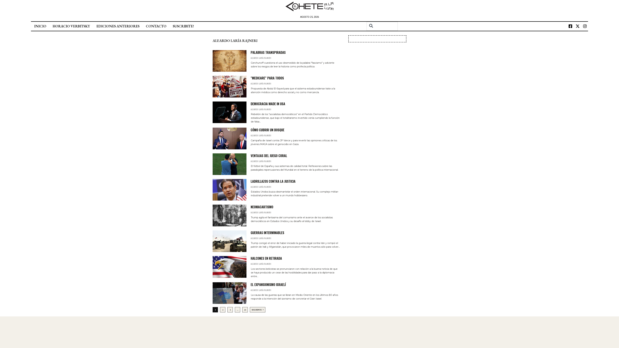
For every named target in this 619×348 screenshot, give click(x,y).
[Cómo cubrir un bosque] (229, 138)
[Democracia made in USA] (229, 112)
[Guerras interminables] (229, 241)
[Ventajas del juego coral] (229, 164)
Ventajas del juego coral (269, 155)
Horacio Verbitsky (71, 26)
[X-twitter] (577, 26)
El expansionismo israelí (268, 284)
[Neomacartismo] (229, 215)
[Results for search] (382, 32)
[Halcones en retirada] (229, 267)
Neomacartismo (262, 206)
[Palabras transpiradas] (229, 61)
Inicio (40, 26)
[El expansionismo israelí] (229, 293)
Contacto (156, 26)
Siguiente (257, 310)
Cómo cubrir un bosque (267, 129)
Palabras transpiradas (268, 52)
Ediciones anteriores (117, 26)
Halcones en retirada (266, 258)
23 (245, 310)
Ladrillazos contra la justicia (273, 181)
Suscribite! (183, 26)
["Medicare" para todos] (229, 86)
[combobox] (382, 26)
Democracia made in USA (268, 103)
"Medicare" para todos (267, 78)
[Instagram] (585, 26)
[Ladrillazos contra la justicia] (229, 190)
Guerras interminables (267, 232)
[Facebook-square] (570, 26)
